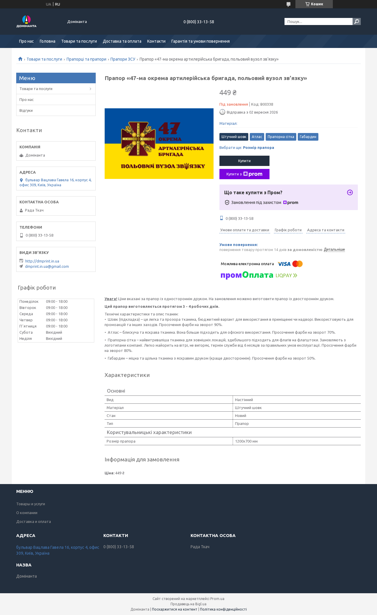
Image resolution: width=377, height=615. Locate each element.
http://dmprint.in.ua (42, 261)
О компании (26, 513)
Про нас (26, 41)
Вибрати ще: (246, 147)
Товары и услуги (30, 504)
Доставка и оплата (33, 521)
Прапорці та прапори (86, 59)
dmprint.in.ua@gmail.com (47, 266)
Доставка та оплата (122, 41)
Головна (47, 41)
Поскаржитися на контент (174, 609)
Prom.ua (217, 599)
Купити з (234, 174)
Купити (244, 161)
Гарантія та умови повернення (200, 41)
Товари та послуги (79, 41)
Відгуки (26, 110)
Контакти (156, 41)
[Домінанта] (38, 21)
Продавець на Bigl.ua (188, 604)
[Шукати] (357, 21)
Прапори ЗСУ (122, 59)
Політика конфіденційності (223, 609)
